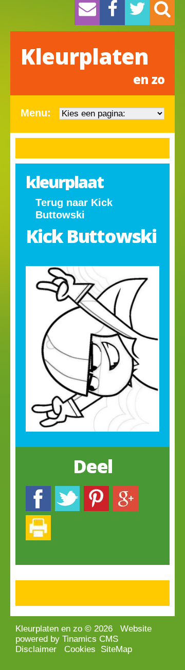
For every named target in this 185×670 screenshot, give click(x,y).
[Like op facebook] (38, 491)
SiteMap (116, 649)
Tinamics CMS (90, 639)
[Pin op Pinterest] (96, 491)
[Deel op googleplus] (125, 491)
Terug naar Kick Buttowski (74, 208)
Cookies (80, 649)
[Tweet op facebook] (67, 491)
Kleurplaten (92, 65)
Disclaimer (36, 649)
